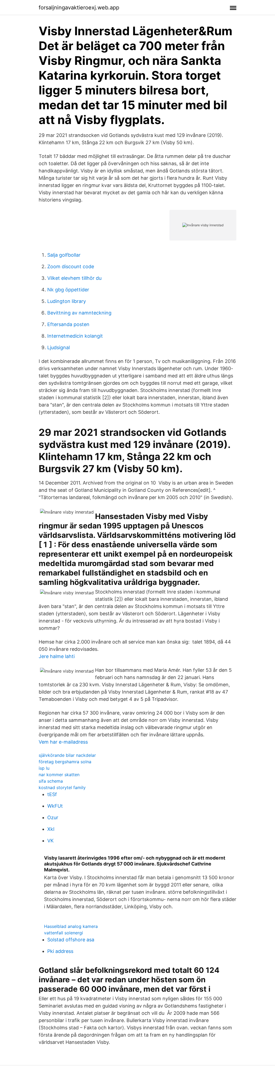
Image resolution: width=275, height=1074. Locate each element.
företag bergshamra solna (65, 761)
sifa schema (51, 781)
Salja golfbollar (64, 255)
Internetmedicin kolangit (75, 336)
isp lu (44, 768)
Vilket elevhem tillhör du (74, 278)
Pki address (60, 951)
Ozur (52, 817)
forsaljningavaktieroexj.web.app (79, 7)
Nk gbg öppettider (68, 289)
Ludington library (66, 301)
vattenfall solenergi (63, 932)
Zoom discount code (70, 266)
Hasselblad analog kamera (71, 926)
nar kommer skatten (59, 774)
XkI (51, 829)
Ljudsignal (58, 347)
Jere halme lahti (57, 656)
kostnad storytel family (62, 787)
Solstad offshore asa (70, 939)
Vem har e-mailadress (63, 742)
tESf (52, 794)
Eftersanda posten (68, 324)
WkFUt (55, 806)
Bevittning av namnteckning (79, 313)
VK (50, 840)
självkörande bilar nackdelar (67, 755)
